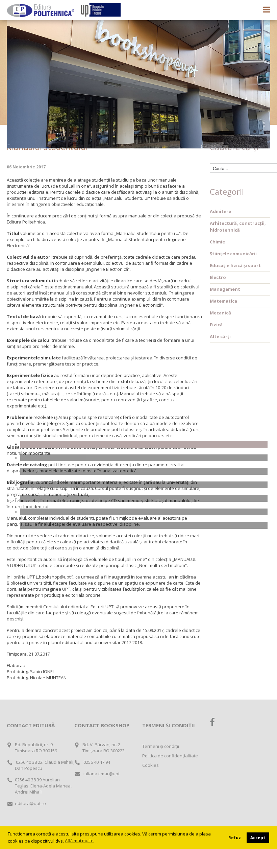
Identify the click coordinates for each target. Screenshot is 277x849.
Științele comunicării (233, 254)
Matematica (223, 301)
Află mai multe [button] (79, 841)
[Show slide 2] (144, 457)
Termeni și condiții (160, 746)
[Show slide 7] (144, 525)
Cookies (150, 765)
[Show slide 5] (144, 498)
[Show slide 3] (144, 471)
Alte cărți (220, 336)
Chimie (217, 242)
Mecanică (220, 313)
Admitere (220, 211)
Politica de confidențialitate (170, 756)
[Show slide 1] (144, 444)
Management (225, 289)
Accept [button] (257, 837)
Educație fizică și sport (235, 265)
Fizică (216, 325)
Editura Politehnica (40, 10)
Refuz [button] (234, 837)
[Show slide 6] (144, 512)
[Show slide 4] (144, 484)
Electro (218, 277)
